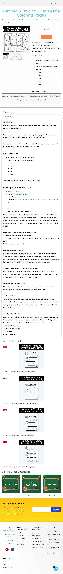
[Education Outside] (3, 3)
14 (44, 200)
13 (41, 200)
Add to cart (46, 37)
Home (3, 20)
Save (6, 346)
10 (34, 200)
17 (52, 200)
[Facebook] (12, 549)
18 (54, 200)
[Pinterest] (7, 549)
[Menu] (60, 3)
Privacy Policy (7, 541)
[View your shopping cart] (51, 3)
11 (36, 200)
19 (57, 200)
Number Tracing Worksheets (34, 20)
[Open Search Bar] (56, 3)
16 (49, 200)
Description (9, 113)
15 (46, 200)
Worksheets (9, 20)
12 (39, 200)
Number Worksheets (20, 20)
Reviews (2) (9, 117)
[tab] (33, 113)
